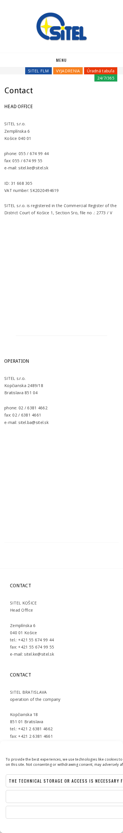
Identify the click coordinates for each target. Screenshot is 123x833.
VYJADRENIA (68, 71)
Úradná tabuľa (100, 71)
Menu (61, 60)
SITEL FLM (38, 71)
